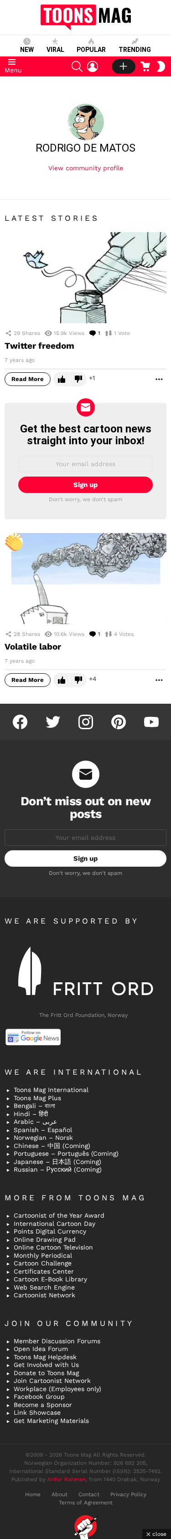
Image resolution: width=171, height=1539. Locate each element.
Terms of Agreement (86, 1502)
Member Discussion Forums (57, 1341)
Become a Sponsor (43, 1404)
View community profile (85, 168)
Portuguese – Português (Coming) (66, 1153)
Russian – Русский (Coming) (58, 1169)
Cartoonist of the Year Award (59, 1215)
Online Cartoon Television (53, 1247)
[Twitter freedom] (85, 277)
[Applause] (14, 542)
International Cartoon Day (54, 1223)
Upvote (61, 379)
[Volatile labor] (85, 578)
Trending (135, 49)
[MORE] (159, 379)
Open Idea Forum (41, 1348)
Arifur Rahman (66, 1479)
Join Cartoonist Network (52, 1380)
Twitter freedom (39, 345)
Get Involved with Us (46, 1364)
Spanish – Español (43, 1129)
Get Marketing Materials (51, 1420)
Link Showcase (37, 1412)
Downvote (78, 379)
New (27, 49)
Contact (88, 1494)
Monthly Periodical (43, 1255)
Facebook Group (39, 1396)
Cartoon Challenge (43, 1263)
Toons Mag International (51, 1089)
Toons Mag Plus (37, 1098)
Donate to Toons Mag (46, 1372)
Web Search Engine (44, 1287)
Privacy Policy (128, 1494)
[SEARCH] (77, 66)
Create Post (123, 66)
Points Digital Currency (50, 1231)
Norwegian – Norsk (43, 1137)
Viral (55, 49)
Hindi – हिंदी (31, 1113)
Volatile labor (33, 646)
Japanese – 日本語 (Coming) (57, 1161)
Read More (27, 379)
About (59, 1494)
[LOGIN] (92, 66)
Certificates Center (44, 1271)
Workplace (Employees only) (57, 1388)
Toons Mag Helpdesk (45, 1357)
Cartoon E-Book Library (50, 1279)
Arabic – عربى (35, 1121)
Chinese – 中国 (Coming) (52, 1145)
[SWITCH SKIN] (160, 66)
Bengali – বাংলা (34, 1105)
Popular (91, 49)
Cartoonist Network (44, 1295)
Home (33, 1494)
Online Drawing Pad (45, 1239)
